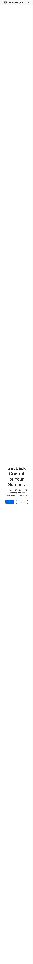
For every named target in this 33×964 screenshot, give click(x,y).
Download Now (22, 502)
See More (9, 502)
